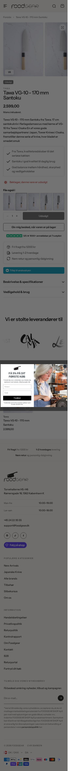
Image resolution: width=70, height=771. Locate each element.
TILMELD (17, 398)
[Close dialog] (64, 366)
